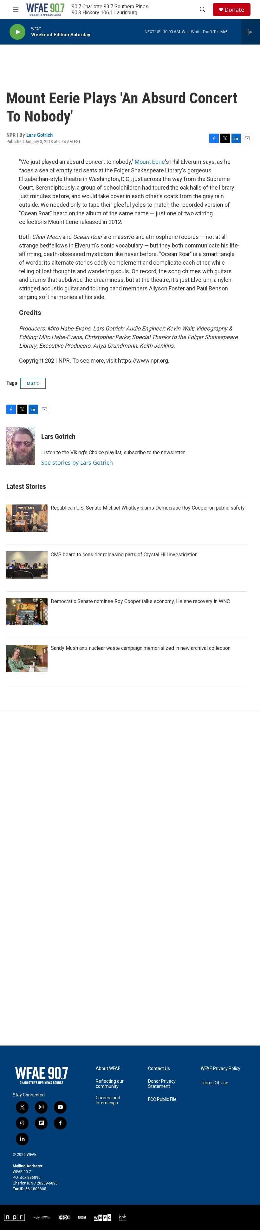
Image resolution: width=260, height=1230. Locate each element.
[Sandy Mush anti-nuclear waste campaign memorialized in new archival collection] (27, 658)
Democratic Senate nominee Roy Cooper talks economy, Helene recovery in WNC (140, 601)
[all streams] (250, 32)
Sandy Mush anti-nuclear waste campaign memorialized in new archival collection (141, 648)
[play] (17, 32)
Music (33, 383)
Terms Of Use (214, 1083)
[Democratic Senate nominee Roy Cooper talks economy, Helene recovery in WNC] (27, 611)
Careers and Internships (108, 1100)
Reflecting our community (110, 1084)
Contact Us (159, 1068)
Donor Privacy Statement (162, 1084)
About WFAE (108, 1068)
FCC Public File (162, 1099)
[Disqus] (130, 796)
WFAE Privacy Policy (220, 1068)
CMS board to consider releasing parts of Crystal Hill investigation (124, 555)
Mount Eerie (150, 161)
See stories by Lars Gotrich (77, 462)
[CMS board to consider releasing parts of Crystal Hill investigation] (27, 565)
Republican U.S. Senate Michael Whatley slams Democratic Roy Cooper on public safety (148, 508)
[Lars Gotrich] (20, 446)
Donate (234, 9)
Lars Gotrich (39, 135)
